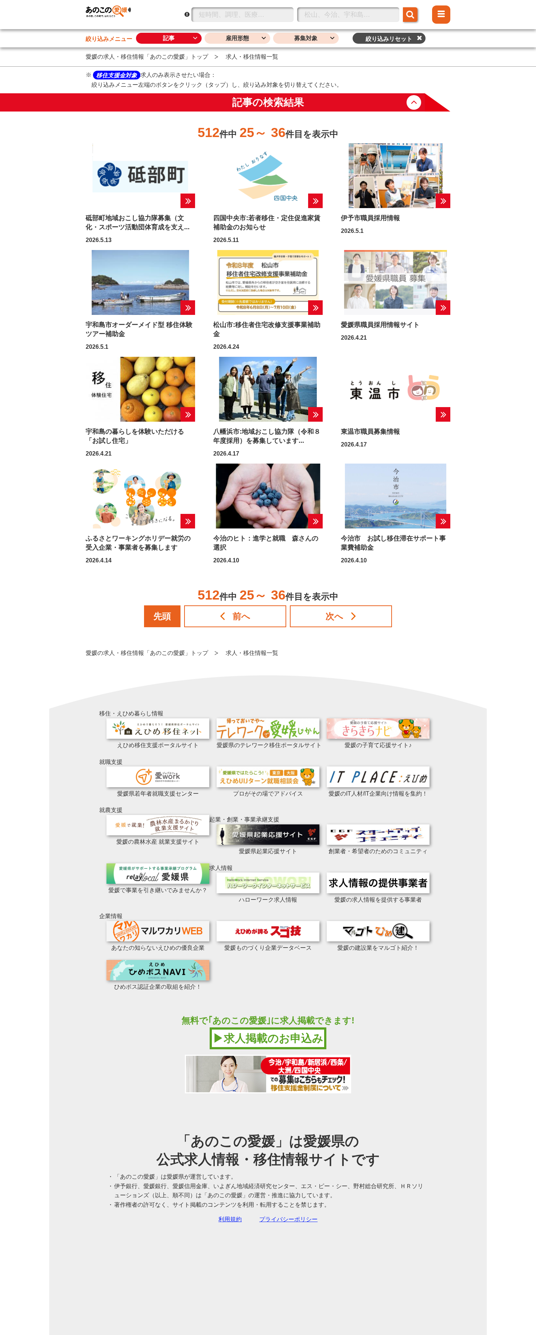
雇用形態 (237, 38)
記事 (169, 38)
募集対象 (306, 38)
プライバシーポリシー (288, 1219)
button (414, 102)
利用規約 (230, 1219)
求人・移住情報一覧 (252, 57)
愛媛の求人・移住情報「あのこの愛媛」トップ (147, 57)
